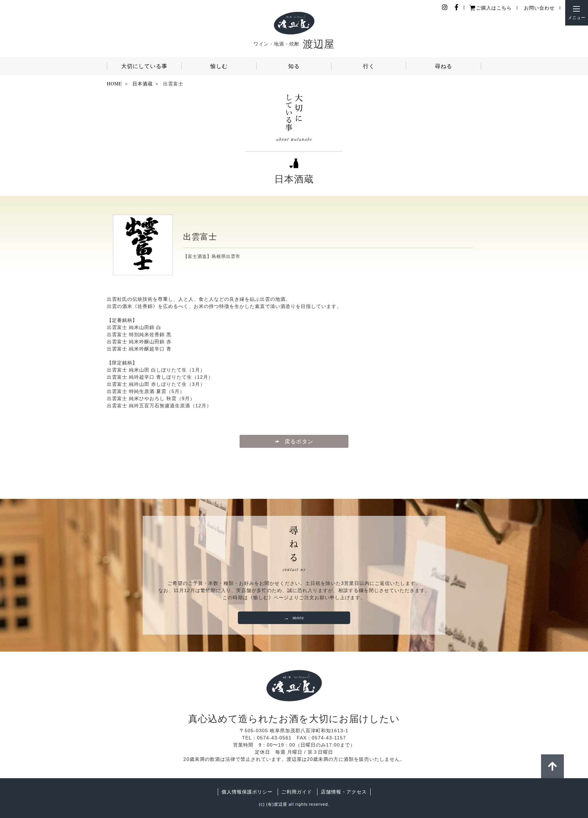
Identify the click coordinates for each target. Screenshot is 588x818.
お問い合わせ (539, 7)
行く (369, 65)
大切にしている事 (144, 65)
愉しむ (219, 65)
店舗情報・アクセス (344, 792)
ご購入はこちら (494, 7)
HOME (114, 83)
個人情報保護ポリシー (247, 792)
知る (294, 65)
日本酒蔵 (142, 83)
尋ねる (443, 65)
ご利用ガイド (296, 792)
